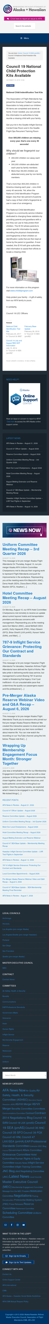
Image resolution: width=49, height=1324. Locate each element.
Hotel (5, 1023)
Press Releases (16, 1204)
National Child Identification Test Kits (13, 329)
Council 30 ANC (34, 1128)
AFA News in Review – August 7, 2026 (18, 895)
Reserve (6, 1045)
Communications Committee (14, 1113)
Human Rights (8, 1029)
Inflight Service (8, 1034)
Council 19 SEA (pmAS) (26, 361)
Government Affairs (10, 1012)
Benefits (6, 996)
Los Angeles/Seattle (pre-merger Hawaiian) (20, 934)
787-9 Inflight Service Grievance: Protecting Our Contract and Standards (22, 648)
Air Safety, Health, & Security (14, 991)
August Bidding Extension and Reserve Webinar (22, 838)
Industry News (21, 1162)
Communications (9, 1001)
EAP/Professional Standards (14, 1007)
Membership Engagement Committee (27, 1187)
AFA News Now (14, 1090)
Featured (5, 1150)
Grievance (7, 1018)
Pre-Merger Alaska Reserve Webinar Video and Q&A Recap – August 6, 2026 (23, 701)
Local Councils (35, 1177)
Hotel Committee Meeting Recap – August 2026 (24, 597)
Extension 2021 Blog (37, 1146)
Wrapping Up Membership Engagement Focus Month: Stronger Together (20, 754)
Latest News (19, 1176)
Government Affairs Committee (25, 1150)
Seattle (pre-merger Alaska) (14, 956)
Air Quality (31, 1090)
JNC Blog (9, 1171)
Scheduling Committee (17, 1212)
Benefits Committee (22, 1108)
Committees (39, 1108)
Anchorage (7, 918)
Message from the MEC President (16, 1191)
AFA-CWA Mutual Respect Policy (15, 1301)
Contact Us (7, 1274)
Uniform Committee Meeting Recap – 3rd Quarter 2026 (21, 549)
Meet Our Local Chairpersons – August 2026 (24, 468)
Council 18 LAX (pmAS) (21, 1122)
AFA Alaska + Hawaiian (25, 8)
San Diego (7, 945)
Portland (6, 940)
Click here (11, 421)
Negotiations (23, 1195)
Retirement (7, 1051)
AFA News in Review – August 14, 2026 (22, 506)
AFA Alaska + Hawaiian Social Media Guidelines (21, 1296)
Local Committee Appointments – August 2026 (21, 873)
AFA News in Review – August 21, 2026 (22, 443)
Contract (30, 1113)
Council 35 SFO (13, 1132)
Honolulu (6, 923)
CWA (4, 1290)
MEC (4, 968)
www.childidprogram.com (21, 290)
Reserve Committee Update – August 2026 (23, 454)
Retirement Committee (25, 1208)
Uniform (6, 1061)
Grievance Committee (16, 1154)
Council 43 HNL (12, 1137)
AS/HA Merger (23, 1104)
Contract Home (9, 979)
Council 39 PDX (32, 1132)
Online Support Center (11, 1279)
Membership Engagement (13, 1040)
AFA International (9, 1285)
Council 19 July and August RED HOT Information (14, 343)
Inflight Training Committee (28, 1166)
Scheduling (7, 1056)
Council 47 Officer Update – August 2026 (22, 448)
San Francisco (8, 951)
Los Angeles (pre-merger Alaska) (16, 929)
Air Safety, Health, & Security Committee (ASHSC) (21, 1094)
